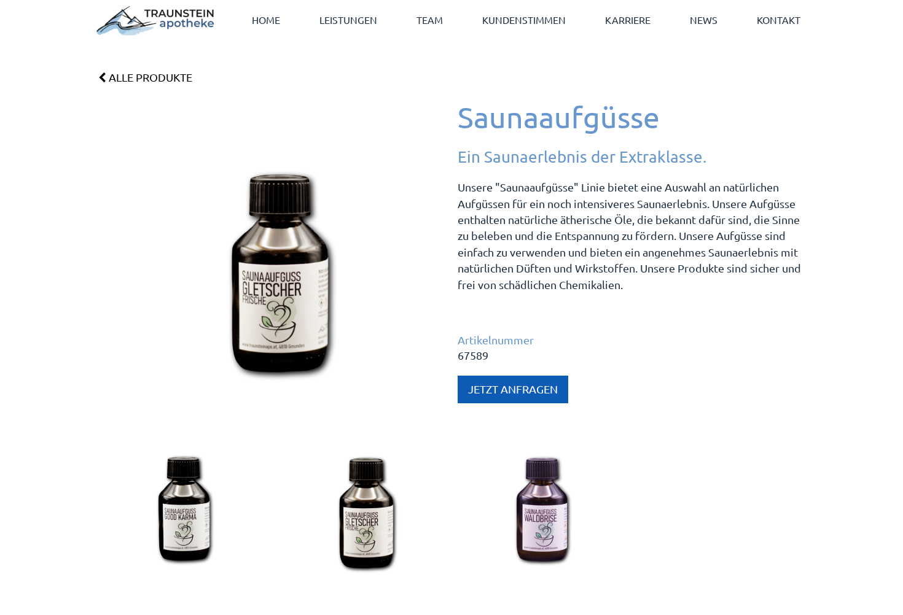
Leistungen (348, 20)
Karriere (628, 20)
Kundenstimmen (524, 20)
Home (266, 20)
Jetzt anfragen (513, 388)
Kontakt (778, 20)
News (703, 20)
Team (429, 20)
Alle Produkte (149, 77)
